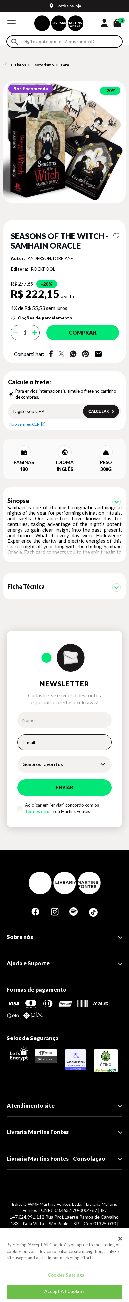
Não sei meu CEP (24, 424)
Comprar (83, 332)
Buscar (14, 41)
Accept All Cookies (64, 1291)
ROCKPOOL (43, 269)
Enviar (64, 787)
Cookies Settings (66, 1275)
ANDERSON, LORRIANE (50, 258)
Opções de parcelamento (45, 317)
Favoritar (116, 236)
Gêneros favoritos (42, 764)
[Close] (120, 1239)
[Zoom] (64, 142)
